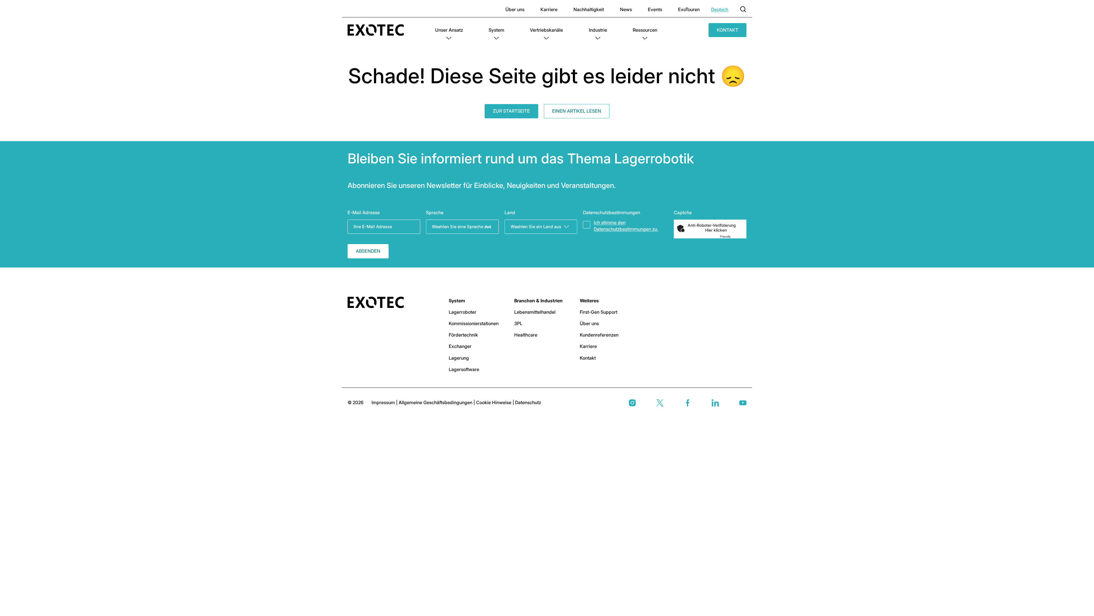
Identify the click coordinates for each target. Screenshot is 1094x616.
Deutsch (719, 9)
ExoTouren (689, 9)
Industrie (598, 30)
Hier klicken (716, 230)
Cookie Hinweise (494, 402)
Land (510, 212)
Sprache (435, 212)
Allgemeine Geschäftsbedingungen (436, 402)
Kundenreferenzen (599, 335)
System (496, 30)
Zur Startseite (511, 111)
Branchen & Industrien (538, 300)
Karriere (549, 9)
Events (655, 9)
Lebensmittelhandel (535, 312)
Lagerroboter (462, 312)
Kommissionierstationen (474, 323)
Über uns (514, 9)
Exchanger (460, 346)
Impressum (384, 402)
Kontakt (727, 30)
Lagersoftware (464, 369)
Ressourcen (645, 30)
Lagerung (459, 358)
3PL (518, 323)
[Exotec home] (378, 30)
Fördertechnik (463, 335)
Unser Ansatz (449, 30)
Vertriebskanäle (546, 30)
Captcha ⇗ (732, 236)
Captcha (683, 212)
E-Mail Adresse (364, 212)
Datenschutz (528, 402)
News (626, 9)
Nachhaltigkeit (588, 9)
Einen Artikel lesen (576, 111)
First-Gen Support (598, 312)
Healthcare (525, 335)
